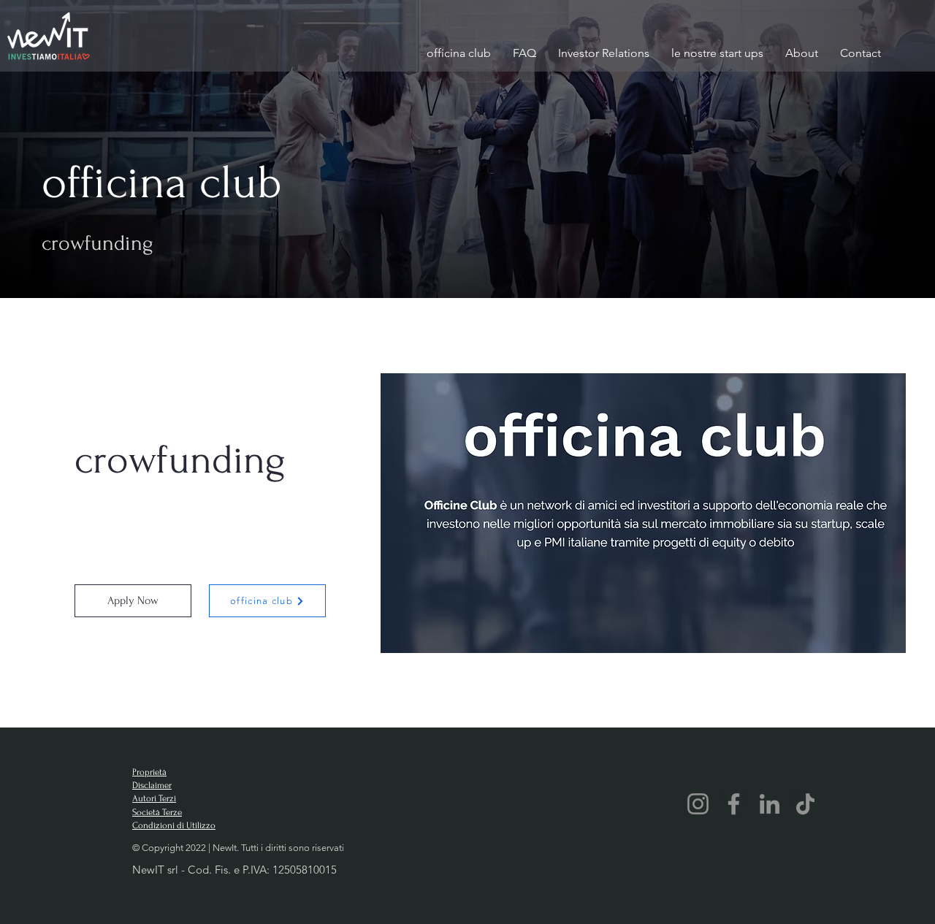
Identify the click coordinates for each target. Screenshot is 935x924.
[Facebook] (734, 804)
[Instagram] (698, 804)
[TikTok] (805, 804)
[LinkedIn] (769, 804)
